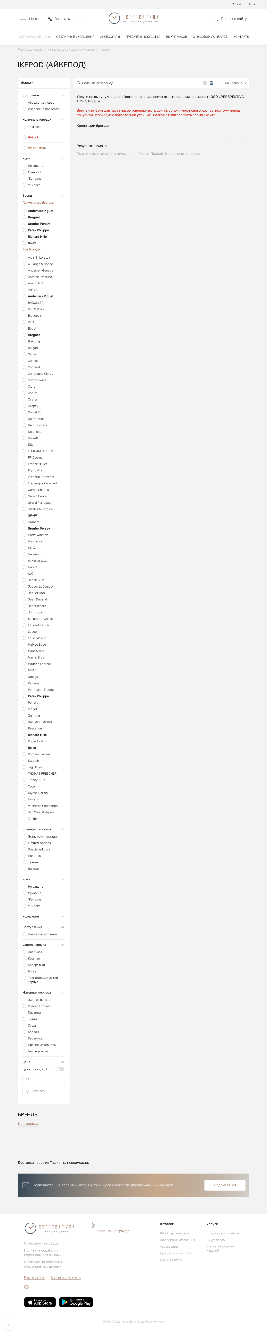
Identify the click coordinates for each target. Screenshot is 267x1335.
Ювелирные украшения (75, 37)
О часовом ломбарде (210, 37)
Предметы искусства (143, 37)
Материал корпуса (36, 992)
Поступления (32, 927)
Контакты (241, 37)
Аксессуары (110, 37)
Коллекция (30, 916)
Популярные (28, 1124)
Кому (26, 158)
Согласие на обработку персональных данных (43, 1264)
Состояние (30, 95)
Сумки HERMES (171, 1260)
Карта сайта (34, 1277)
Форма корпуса (34, 945)
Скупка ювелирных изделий (220, 1248)
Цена (26, 1062)
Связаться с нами (66, 1277)
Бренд (27, 195)
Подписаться (225, 1185)
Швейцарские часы (34, 37)
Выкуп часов (176, 37)
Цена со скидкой (34, 1069)
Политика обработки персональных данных (42, 1252)
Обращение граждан (114, 1231)
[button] (29, 19)
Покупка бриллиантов (222, 1233)
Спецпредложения (36, 829)
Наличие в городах (36, 119)
